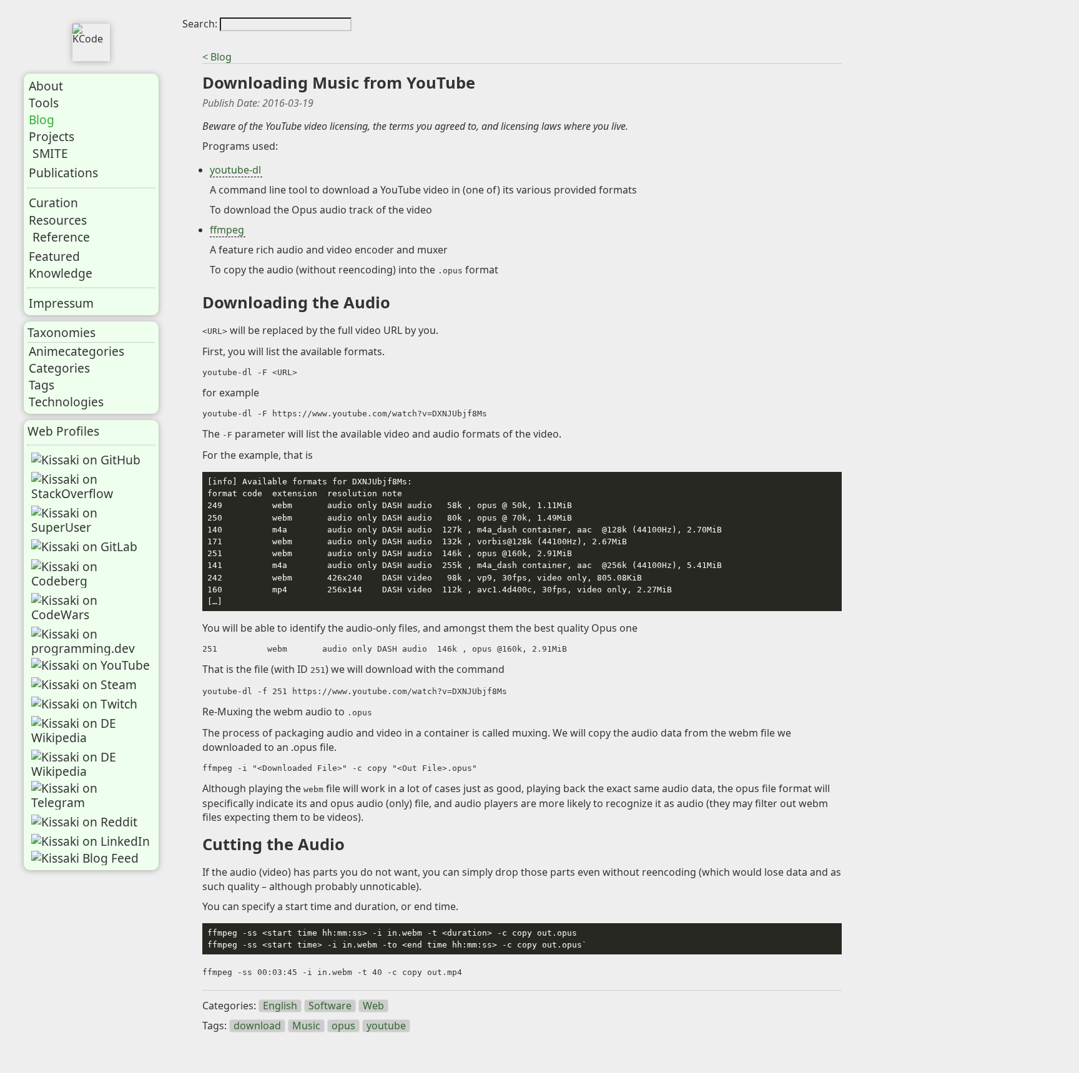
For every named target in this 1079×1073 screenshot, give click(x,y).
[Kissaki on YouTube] (90, 665)
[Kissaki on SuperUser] (92, 520)
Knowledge (60, 273)
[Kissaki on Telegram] (92, 795)
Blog (41, 119)
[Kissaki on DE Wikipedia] (92, 730)
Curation (53, 202)
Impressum (61, 303)
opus (343, 1026)
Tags (41, 384)
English (280, 1006)
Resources (58, 220)
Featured (54, 256)
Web (373, 1006)
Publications (63, 172)
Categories (59, 368)
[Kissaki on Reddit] (84, 821)
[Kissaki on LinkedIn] (90, 841)
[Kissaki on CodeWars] (92, 607)
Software (330, 1006)
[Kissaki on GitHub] (86, 459)
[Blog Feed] (85, 858)
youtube (386, 1026)
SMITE (50, 153)
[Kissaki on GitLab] (84, 546)
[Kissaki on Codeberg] (92, 573)
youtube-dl (235, 170)
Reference (61, 236)
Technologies (66, 401)
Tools (44, 102)
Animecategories (76, 351)
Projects (51, 136)
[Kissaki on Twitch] (84, 703)
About (46, 85)
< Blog (217, 57)
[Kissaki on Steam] (84, 684)
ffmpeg (227, 230)
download (257, 1026)
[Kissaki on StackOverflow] (92, 486)
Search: (201, 24)
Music (306, 1026)
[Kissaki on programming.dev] (92, 641)
